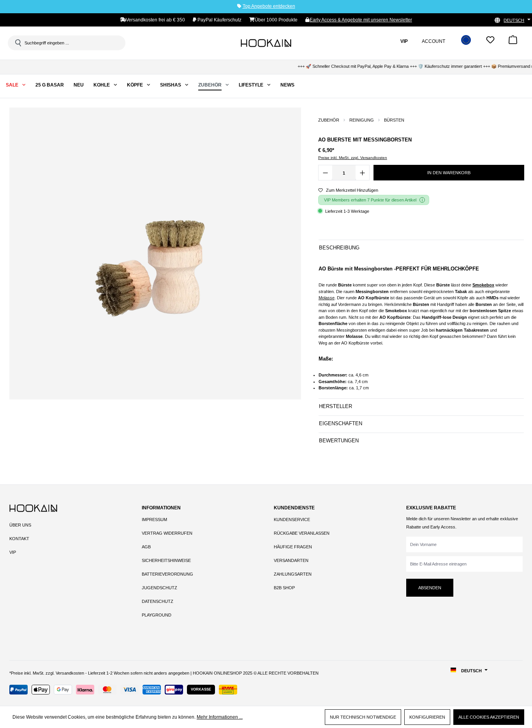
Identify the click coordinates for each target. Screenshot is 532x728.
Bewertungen (339, 441)
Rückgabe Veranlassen (301, 533)
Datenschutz (157, 601)
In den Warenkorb (448, 172)
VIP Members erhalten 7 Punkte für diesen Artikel (370, 200)
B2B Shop (284, 587)
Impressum (154, 519)
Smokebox (483, 285)
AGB (146, 546)
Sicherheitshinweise (166, 560)
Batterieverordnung (167, 574)
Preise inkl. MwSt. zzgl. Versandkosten (352, 157)
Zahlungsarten (293, 574)
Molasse (327, 297)
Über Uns (20, 525)
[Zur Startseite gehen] (266, 43)
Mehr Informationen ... (220, 717)
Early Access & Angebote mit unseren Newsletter (361, 20)
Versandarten (291, 560)
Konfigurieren (427, 717)
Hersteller (335, 406)
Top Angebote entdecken (269, 6)
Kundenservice (292, 519)
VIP (12, 552)
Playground (156, 615)
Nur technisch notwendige (363, 717)
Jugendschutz (159, 587)
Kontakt (19, 538)
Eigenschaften (340, 423)
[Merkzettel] (490, 42)
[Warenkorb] (513, 42)
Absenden (429, 587)
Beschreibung (339, 248)
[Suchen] (17, 42)
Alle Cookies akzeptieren (488, 717)
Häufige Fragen (293, 546)
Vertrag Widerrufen (167, 533)
